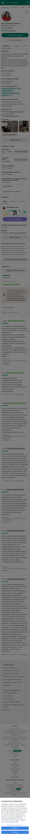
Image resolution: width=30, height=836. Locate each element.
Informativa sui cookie (11, 822)
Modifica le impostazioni (15, 825)
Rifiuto (15, 828)
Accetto (15, 832)
